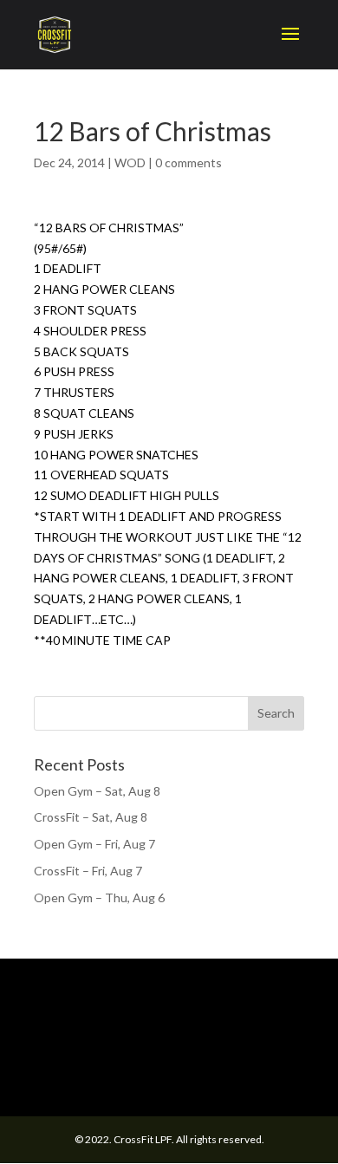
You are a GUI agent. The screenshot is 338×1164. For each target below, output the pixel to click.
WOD (130, 162)
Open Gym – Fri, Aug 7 (94, 843)
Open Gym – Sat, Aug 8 (97, 791)
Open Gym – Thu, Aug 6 (99, 897)
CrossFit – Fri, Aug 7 (88, 870)
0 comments (188, 162)
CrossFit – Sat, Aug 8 (90, 817)
